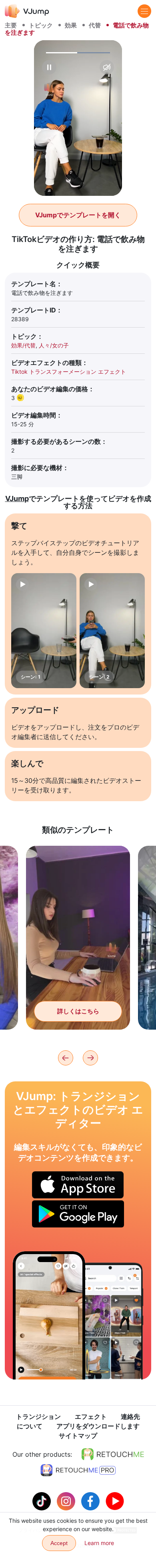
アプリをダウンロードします (98, 1426)
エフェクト (91, 1416)
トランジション (38, 1416)
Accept (59, 1543)
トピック (41, 25)
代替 (95, 25)
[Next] (90, 1057)
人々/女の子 (54, 345)
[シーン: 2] (112, 631)
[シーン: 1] (43, 631)
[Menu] (144, 11)
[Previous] (65, 1057)
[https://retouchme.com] (113, 1454)
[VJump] (27, 11)
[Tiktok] (42, 1500)
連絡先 (130, 1416)
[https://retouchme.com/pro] (78, 1470)
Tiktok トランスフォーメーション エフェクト (68, 371)
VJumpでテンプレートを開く (78, 215)
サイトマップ (78, 1436)
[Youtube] (115, 1500)
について (29, 1426)
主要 (11, 25)
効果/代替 (23, 345)
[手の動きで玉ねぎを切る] (49, 1315)
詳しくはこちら (78, 1011)
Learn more (99, 1542)
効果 (71, 25)
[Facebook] (91, 1500)
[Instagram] (67, 1500)
